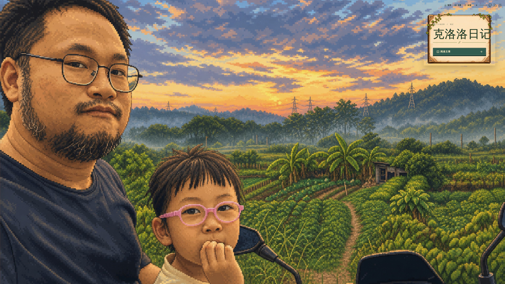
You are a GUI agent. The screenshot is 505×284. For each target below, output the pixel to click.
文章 (459, 5)
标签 (469, 5)
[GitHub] (490, 5)
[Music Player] (476, 5)
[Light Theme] (500, 5)
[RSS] (495, 5)
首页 (449, 5)
